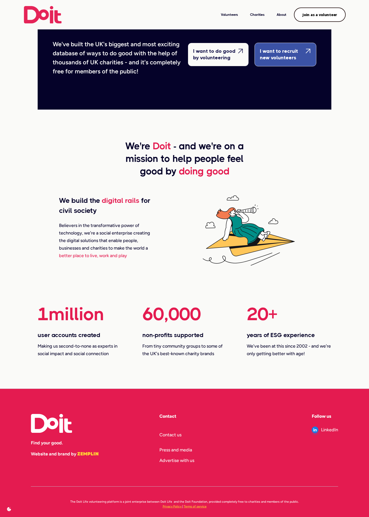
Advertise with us (176, 460)
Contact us (170, 435)
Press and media (175, 450)
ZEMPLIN (88, 454)
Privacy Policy (172, 506)
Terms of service (195, 506)
